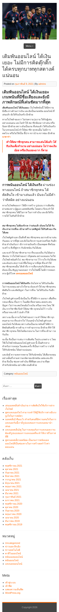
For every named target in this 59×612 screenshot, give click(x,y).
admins (42, 84)
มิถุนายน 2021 (12, 483)
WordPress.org (12, 593)
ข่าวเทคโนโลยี (12, 550)
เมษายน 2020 (12, 517)
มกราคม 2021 (12, 500)
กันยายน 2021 (12, 472)
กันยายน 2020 (12, 510)
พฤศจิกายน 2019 (13, 524)
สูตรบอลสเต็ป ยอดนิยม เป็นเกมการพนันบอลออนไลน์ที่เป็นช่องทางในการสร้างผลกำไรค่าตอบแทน (27, 443)
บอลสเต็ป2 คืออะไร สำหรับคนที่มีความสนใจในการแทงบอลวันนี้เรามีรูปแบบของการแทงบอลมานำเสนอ (30, 422)
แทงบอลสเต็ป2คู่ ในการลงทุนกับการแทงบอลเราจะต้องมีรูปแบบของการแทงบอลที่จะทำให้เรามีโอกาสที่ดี (30, 433)
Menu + (29, 46)
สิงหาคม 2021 (12, 476)
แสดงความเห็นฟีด (14, 589)
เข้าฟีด (8, 586)
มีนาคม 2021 (11, 493)
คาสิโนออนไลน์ (13, 553)
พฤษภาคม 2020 (13, 514)
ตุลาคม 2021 (11, 469)
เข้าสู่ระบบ (10, 582)
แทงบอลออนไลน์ (24, 273)
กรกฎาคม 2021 (13, 479)
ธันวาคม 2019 (12, 521)
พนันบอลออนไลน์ (14, 557)
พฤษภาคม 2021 (13, 486)
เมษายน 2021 (12, 490)
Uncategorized (12, 543)
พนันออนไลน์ (21, 373)
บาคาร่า (6, 137)
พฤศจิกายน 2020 (13, 504)
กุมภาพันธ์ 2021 (13, 497)
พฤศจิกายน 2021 (13, 466)
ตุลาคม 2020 (11, 507)
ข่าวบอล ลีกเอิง (12, 546)
